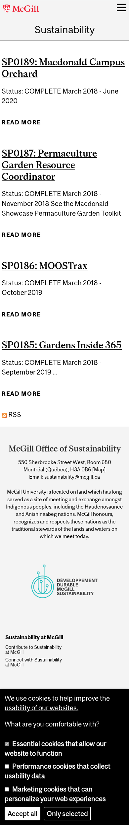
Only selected (67, 813)
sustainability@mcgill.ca (72, 477)
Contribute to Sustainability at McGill (33, 650)
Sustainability (64, 29)
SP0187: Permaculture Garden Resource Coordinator (49, 165)
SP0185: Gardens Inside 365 (62, 344)
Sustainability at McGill (34, 638)
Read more (21, 124)
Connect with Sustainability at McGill (33, 662)
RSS (14, 414)
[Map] (99, 469)
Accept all (22, 813)
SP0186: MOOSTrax (45, 265)
